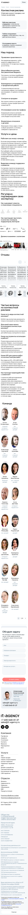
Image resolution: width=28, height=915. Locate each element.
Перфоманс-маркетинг (8, 763)
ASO (2, 765)
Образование (5, 787)
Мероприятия (5, 746)
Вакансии (4, 744)
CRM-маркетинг (6, 773)
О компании (4, 740)
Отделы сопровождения (8, 759)
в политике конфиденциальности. (11, 904)
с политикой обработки (18, 683)
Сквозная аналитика (7, 769)
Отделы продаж (5, 757)
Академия (4, 738)
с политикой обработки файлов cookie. (12, 899)
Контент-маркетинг (7, 761)
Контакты (3, 742)
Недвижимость (5, 783)
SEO (2, 756)
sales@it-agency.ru (10, 703)
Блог (2, 748)
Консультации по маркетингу (9, 771)
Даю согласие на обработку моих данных (14, 682)
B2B (2, 789)
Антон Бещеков (26, 292)
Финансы (3, 781)
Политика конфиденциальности (10, 798)
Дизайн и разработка (7, 767)
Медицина (4, 785)
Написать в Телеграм (17, 699)
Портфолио (4, 736)
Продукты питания (6, 791)
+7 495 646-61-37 (10, 705)
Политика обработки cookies (10, 795)
